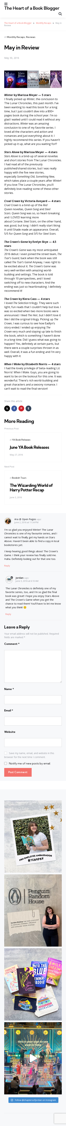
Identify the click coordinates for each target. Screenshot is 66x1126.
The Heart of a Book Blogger (31, 8)
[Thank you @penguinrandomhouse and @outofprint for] (33, 984)
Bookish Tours (19, 477)
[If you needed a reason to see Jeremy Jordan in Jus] (33, 1058)
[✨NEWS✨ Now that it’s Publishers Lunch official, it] (33, 910)
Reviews (30, 37)
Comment (11, 643)
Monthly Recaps (16, 37)
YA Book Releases (21, 439)
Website (9, 732)
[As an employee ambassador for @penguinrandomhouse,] (33, 836)
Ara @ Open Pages (25, 519)
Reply (7, 565)
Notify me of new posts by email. (30, 763)
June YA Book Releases (29, 447)
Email (8, 710)
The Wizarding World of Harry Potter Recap (31, 487)
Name (9, 689)
